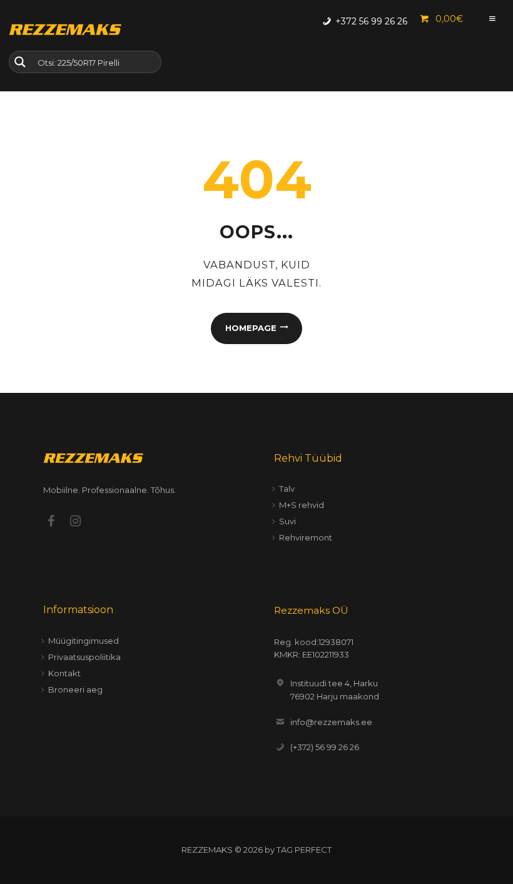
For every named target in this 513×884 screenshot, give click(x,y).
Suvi (287, 521)
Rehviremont (305, 537)
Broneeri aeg (75, 689)
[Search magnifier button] (20, 62)
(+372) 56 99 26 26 (324, 747)
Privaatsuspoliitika (84, 657)
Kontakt (64, 673)
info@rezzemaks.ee (331, 722)
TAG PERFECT (304, 850)
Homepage (251, 328)
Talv (287, 489)
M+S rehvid (301, 505)
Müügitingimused (83, 641)
